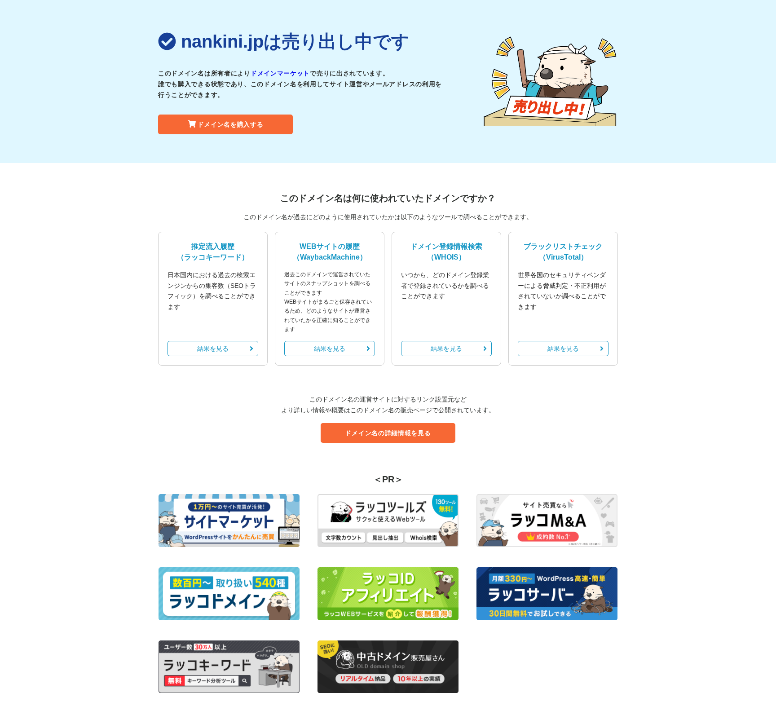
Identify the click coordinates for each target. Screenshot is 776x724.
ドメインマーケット (280, 73)
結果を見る (213, 348)
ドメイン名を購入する (231, 124)
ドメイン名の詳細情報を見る (388, 433)
